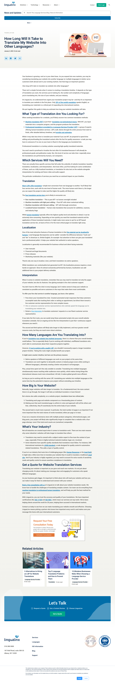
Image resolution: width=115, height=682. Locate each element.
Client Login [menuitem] (101, 5)
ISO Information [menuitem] (37, 646)
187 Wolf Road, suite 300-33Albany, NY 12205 (14, 651)
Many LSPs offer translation (32, 186)
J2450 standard (49, 445)
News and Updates (12, 12)
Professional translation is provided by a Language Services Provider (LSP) (51, 127)
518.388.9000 (9, 646)
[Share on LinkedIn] (6, 58)
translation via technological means (64, 122)
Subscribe (57, 18)
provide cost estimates (64, 132)
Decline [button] (86, 678)
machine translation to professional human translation (41, 490)
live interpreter (37, 311)
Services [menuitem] (35, 637)
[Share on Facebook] (11, 58)
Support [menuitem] (35, 655)
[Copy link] (20, 58)
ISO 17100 (38, 500)
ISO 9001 (48, 500)
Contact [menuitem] (92, 5)
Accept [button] (79, 678)
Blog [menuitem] (33, 651)
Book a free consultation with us (33, 485)
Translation (9, 33)
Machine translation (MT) (34, 122)
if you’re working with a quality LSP (41, 348)
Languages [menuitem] (36, 642)
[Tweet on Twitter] (15, 58)
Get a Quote (57, 614)
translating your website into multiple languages (45, 338)
